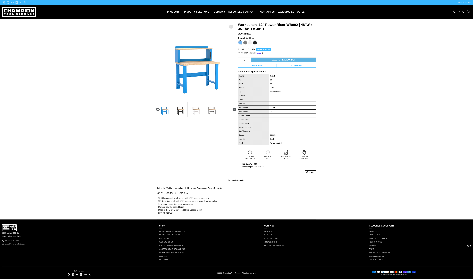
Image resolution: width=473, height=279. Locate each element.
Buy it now (257, 66)
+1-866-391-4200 (12, 241)
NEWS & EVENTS (271, 238)
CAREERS (268, 235)
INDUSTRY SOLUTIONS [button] (196, 12)
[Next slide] (234, 109)
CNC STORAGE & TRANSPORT (172, 245)
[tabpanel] (236, 199)
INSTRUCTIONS (375, 242)
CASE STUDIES (286, 12)
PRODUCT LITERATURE (274, 245)
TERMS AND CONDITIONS (379, 253)
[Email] (21, 2)
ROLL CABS (164, 238)
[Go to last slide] (158, 109)
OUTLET (301, 12)
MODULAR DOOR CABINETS (171, 235)
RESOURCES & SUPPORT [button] (242, 12)
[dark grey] (245, 42)
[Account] (459, 12)
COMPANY (219, 12)
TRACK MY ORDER (377, 256)
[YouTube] (12, 2)
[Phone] (25, 2)
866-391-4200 (464, 2)
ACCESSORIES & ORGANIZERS (172, 249)
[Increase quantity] (248, 60)
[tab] (236, 180)
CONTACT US (267, 12)
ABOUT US (268, 231)
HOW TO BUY (374, 235)
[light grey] (250, 42)
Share (312, 172)
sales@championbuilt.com (15, 244)
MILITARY (163, 256)
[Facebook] (4, 2)
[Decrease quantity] (240, 60)
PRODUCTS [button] (173, 12)
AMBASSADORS (270, 242)
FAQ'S (371, 249)
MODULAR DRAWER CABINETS (172, 231)
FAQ (469, 246)
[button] (454, 12)
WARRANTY (374, 245)
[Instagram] (8, 2)
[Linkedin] (17, 2)
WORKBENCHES (166, 242)
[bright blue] (240, 42)
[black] (255, 42)
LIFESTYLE (163, 260)
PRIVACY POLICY (376, 260)
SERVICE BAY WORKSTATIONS (172, 253)
